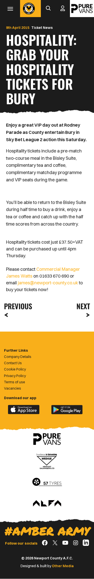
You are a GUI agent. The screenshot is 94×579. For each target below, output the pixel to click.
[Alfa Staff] (47, 503)
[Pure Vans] (82, 8)
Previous (16, 306)
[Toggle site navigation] (10, 8)
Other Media (63, 566)
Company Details (17, 356)
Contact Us (13, 363)
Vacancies (12, 388)
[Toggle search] (48, 8)
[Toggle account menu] (62, 8)
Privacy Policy (15, 376)
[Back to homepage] (28, 8)
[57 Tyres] (47, 482)
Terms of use (14, 382)
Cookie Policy (15, 369)
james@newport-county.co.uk (48, 283)
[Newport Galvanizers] (47, 460)
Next (83, 306)
